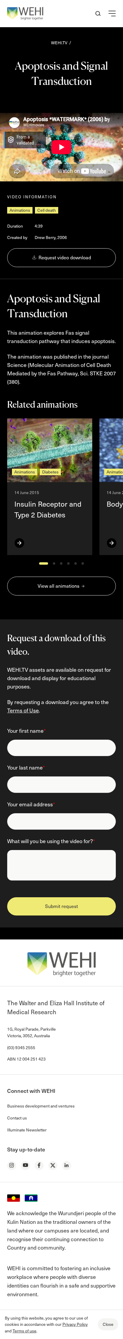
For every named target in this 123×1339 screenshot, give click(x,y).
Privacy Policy (75, 1324)
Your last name (26, 767)
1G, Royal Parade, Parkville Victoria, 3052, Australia (31, 1032)
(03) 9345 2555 (21, 1047)
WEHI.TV (59, 42)
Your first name (26, 730)
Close (108, 1324)
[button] (112, 13)
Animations (20, 210)
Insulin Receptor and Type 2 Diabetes (48, 509)
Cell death (46, 210)
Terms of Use (23, 710)
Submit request (61, 906)
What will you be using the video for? (51, 841)
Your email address (31, 804)
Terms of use (24, 1331)
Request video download (64, 257)
